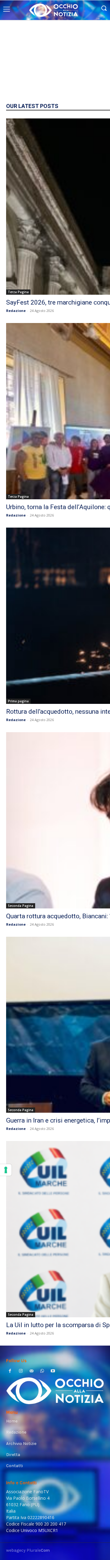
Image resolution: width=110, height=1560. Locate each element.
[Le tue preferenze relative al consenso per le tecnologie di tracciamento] (6, 1170)
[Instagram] (20, 1371)
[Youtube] (53, 1371)
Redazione (16, 310)
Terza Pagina (18, 292)
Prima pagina (18, 701)
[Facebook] (10, 1371)
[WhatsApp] (42, 1371)
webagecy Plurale (28, 1550)
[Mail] (31, 1371)
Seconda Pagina (20, 906)
